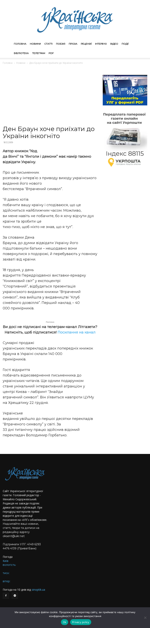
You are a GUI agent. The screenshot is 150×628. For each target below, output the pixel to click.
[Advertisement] (50, 96)
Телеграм (38, 53)
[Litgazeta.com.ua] (75, 19)
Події (125, 43)
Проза (73, 43)
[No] (145, 618)
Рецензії (86, 43)
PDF (51, 53)
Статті (48, 43)
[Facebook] (6, 596)
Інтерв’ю (101, 43)
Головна (20, 43)
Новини (35, 43)
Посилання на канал (77, 332)
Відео (114, 43)
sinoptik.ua (38, 589)
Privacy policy (80, 622)
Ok (64, 622)
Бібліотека (21, 53)
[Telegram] (15, 596)
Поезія (60, 43)
